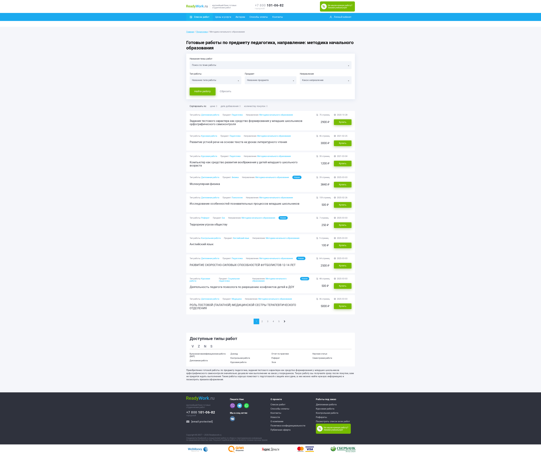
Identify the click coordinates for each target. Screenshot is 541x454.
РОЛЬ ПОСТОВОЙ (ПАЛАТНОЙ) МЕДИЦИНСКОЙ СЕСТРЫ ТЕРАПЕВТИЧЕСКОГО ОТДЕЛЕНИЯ (243, 306)
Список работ (201, 17)
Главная (190, 32)
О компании (276, 421)
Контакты (277, 17)
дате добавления (230, 106)
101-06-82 (269, 5)
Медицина (237, 299)
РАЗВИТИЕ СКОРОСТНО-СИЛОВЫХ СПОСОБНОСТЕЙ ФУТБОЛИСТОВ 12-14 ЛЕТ (243, 265)
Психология (237, 197)
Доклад (234, 354)
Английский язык (241, 238)
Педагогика (202, 32)
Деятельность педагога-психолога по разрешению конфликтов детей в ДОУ (242, 287)
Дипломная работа (210, 115)
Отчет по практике (280, 354)
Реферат (205, 218)
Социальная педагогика (229, 280)
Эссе (273, 362)
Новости (275, 417)
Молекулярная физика (205, 184)
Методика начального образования (276, 115)
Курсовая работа (209, 136)
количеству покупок (254, 106)
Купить (342, 122)
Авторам (240, 17)
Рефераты (321, 417)
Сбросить (225, 91)
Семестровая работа (322, 358)
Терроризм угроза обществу (208, 224)
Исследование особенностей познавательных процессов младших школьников (244, 203)
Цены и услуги (223, 17)
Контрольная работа (211, 238)
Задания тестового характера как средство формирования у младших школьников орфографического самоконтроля (246, 122)
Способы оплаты (259, 17)
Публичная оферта (280, 430)
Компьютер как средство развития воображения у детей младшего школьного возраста (244, 164)
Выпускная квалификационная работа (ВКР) (208, 355)
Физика (235, 177)
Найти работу (202, 91)
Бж (223, 218)
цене (212, 106)
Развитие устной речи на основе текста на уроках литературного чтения (238, 142)
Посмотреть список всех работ (333, 421)
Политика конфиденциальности (287, 425)
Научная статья (319, 354)
